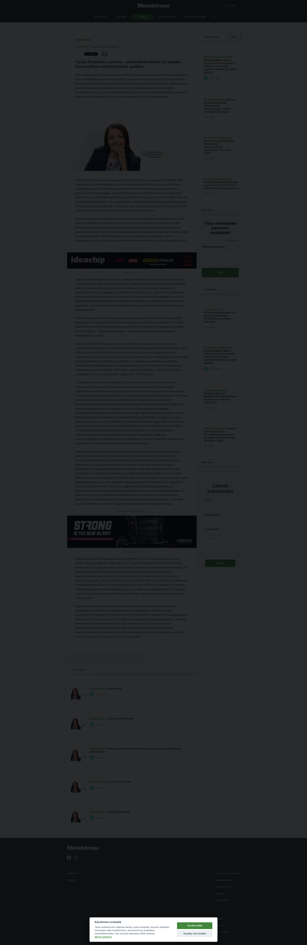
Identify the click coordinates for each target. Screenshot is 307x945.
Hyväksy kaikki (194, 925)
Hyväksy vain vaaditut (194, 933)
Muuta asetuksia (103, 937)
